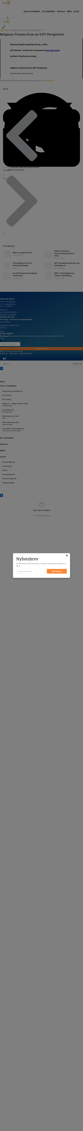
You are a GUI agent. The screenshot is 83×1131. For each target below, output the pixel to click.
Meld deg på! (57, 571)
